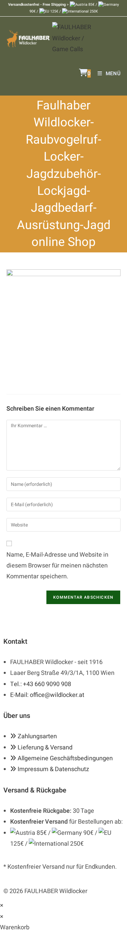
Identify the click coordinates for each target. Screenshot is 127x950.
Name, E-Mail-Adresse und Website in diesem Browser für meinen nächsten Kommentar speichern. (57, 565)
